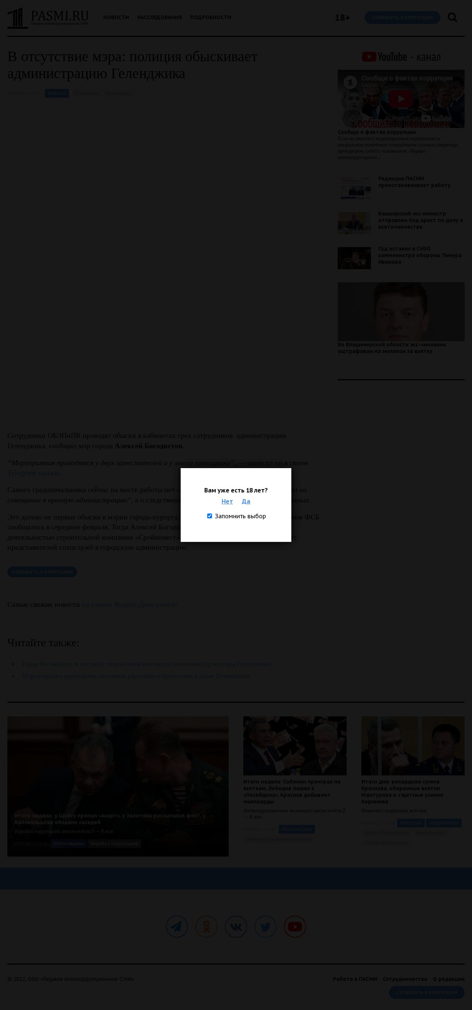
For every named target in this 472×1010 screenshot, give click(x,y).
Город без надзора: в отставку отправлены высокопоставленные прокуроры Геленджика (146, 664)
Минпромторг (431, 833)
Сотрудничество (405, 979)
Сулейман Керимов (385, 842)
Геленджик (87, 93)
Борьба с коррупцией (114, 843)
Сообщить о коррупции (402, 17)
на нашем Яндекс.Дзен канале (129, 604)
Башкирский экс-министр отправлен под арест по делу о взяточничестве (420, 220)
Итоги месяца (297, 829)
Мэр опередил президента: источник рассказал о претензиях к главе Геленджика (136, 676)
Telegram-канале (33, 472)
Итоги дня (411, 823)
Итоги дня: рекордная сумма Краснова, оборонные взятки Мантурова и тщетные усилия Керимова (402, 791)
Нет (227, 501)
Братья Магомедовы (386, 833)
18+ (342, 17)
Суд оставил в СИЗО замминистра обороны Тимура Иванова (420, 255)
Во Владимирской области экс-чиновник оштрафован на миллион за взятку (392, 347)
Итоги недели (68, 843)
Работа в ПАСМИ (355, 979)
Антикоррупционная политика (279, 839)
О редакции (449, 979)
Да (246, 501)
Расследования (160, 17)
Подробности (210, 17)
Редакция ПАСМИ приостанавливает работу (414, 181)
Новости (116, 17)
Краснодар (118, 93)
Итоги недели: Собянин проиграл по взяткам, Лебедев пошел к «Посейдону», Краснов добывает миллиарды (292, 791)
